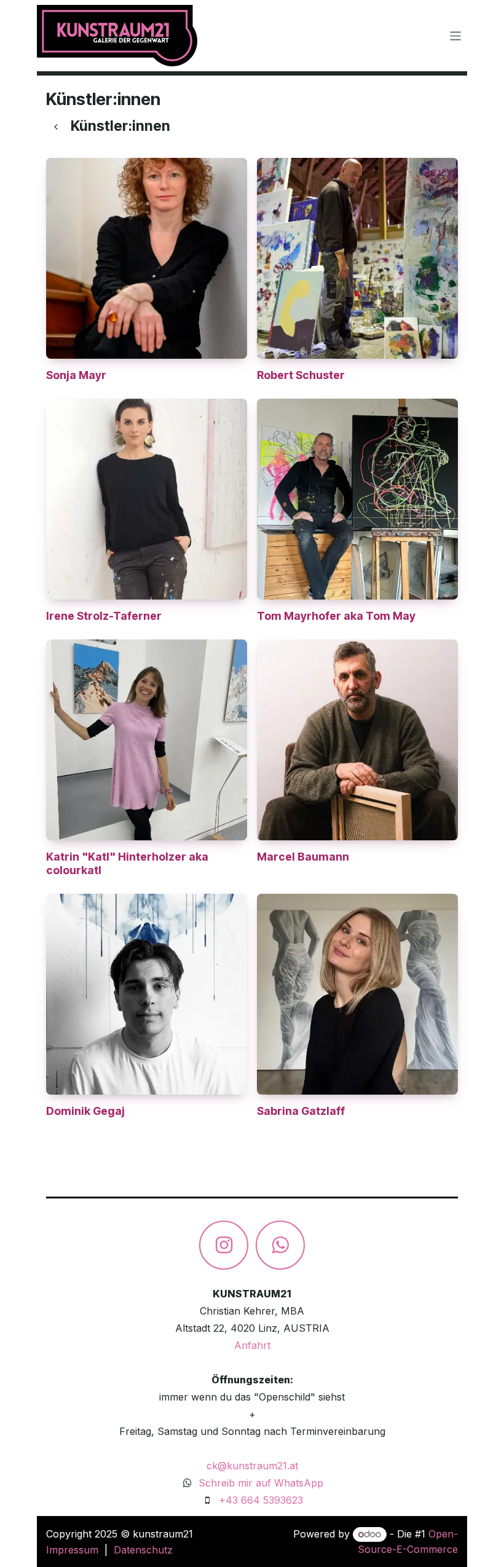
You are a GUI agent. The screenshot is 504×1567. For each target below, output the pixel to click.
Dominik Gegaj (85, 1110)
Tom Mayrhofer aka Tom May (336, 615)
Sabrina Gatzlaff (301, 1110)
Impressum (72, 1550)
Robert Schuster (301, 375)
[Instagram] (223, 1245)
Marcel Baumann (303, 856)
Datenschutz (143, 1550)
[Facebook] (280, 1245)
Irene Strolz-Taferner (104, 615)
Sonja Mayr (76, 375)
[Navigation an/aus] (456, 35)
